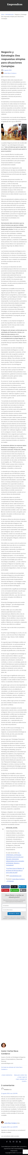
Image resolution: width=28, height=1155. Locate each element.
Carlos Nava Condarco (10, 73)
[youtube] (13, 1142)
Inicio (2, 14)
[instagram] (16, 1142)
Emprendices (19, 1152)
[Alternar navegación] (14, 9)
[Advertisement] (14, 35)
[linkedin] (20, 1142)
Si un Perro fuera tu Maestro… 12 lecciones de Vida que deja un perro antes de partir (15, 870)
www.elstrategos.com (15, 876)
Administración (9, 14)
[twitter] (10, 1142)
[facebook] (7, 1142)
